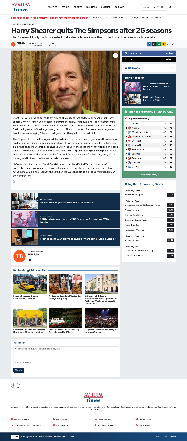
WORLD (65, 7)
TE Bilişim (33, 254)
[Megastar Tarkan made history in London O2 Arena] (101, 318)
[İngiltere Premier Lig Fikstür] (172, 184)
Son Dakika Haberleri (105, 425)
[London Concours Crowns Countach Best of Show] (30, 284)
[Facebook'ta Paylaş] (149, 44)
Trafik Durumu (145, 419)
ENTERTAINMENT (29, 24)
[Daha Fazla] (163, 44)
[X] (18, 385)
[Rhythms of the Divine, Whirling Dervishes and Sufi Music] (65, 318)
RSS (16, 437)
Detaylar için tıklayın (149, 175)
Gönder (19, 370)
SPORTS (78, 7)
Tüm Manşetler (62, 425)
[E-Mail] (30, 260)
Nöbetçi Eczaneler (22, 419)
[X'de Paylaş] (154, 44)
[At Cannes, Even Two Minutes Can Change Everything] (65, 284)
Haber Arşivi (145, 425)
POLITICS (52, 7)
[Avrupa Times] (20, 7)
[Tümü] (172, 68)
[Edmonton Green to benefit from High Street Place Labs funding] (30, 318)
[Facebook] (13, 385)
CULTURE (105, 7)
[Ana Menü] (173, 7)
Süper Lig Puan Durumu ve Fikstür (27, 425)
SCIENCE (119, 7)
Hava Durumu (61, 419)
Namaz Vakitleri (104, 419)
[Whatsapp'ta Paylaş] (158, 44)
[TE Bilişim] (19, 256)
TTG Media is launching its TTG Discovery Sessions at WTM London (126, 18)
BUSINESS (91, 7)
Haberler (15, 24)
